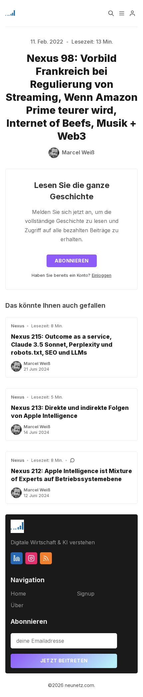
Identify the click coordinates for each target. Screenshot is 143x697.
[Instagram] (31, 558)
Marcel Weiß (37, 363)
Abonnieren (72, 260)
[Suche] (111, 13)
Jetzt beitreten (64, 660)
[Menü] (121, 13)
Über (17, 605)
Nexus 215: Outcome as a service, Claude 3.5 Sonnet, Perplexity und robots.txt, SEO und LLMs (61, 344)
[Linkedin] (17, 558)
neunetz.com (79, 685)
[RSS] (46, 558)
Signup (85, 593)
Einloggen (101, 275)
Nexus (17, 325)
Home (18, 593)
